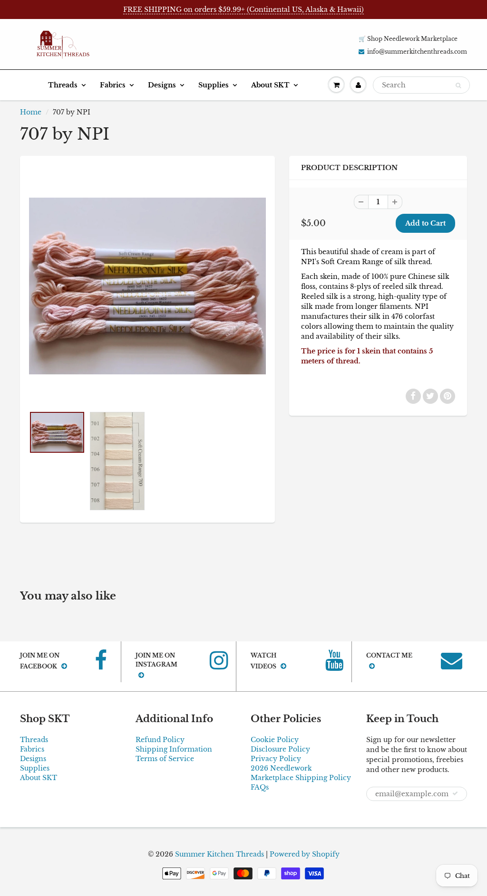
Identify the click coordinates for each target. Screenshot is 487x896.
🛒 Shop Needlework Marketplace (408, 38)
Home (30, 112)
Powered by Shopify (305, 854)
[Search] (458, 85)
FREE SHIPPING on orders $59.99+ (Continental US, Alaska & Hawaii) (243, 9)
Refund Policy (160, 739)
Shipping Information (174, 749)
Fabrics (113, 85)
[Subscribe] (455, 793)
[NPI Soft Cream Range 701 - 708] (147, 286)
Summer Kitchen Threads (219, 854)
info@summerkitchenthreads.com (417, 51)
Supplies (213, 85)
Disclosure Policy (280, 749)
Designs (162, 85)
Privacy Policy (276, 758)
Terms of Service (165, 758)
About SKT (270, 85)
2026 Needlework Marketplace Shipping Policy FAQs (301, 777)
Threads (63, 85)
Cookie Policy (275, 739)
